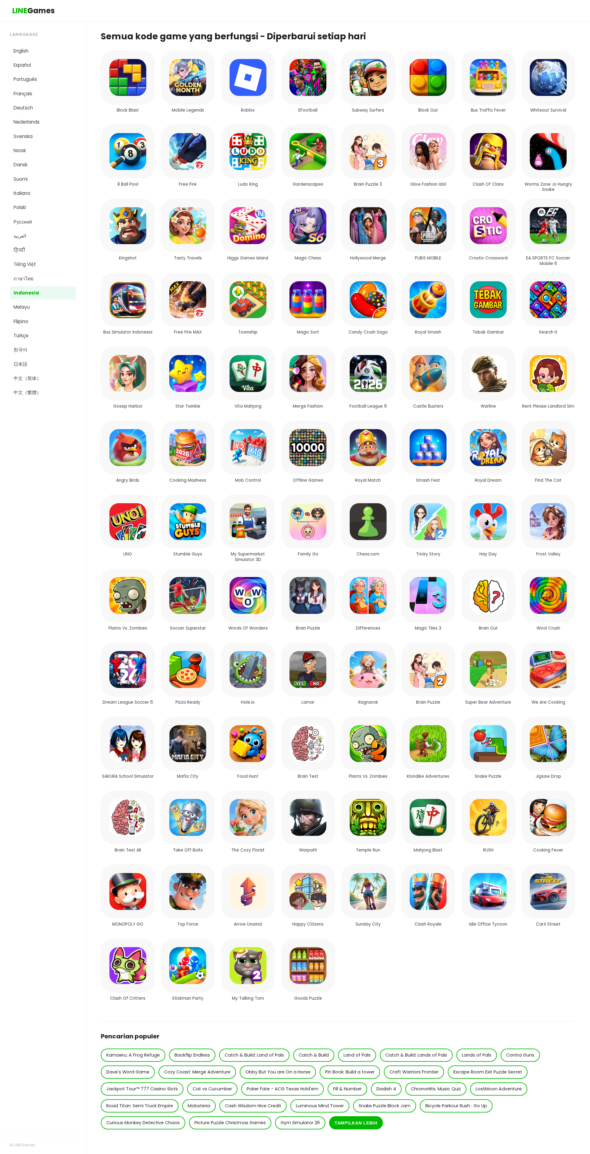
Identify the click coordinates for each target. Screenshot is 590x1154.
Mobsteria (199, 1106)
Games (33, 11)
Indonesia (26, 293)
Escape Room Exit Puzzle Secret (487, 1072)
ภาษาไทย (23, 278)
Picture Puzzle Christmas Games (230, 1123)
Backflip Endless (192, 1055)
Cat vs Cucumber (212, 1089)
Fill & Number (347, 1089)
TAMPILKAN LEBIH (356, 1122)
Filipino (21, 321)
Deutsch (23, 108)
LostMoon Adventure (499, 1089)
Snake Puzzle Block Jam (385, 1106)
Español (22, 65)
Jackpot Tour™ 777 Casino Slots (142, 1089)
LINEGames (24, 1145)
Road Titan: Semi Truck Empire (139, 1106)
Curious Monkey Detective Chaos (143, 1123)
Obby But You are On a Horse (277, 1072)
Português (25, 79)
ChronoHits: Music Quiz (436, 1089)
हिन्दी (19, 250)
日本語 (20, 364)
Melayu (22, 307)
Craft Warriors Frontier (414, 1072)
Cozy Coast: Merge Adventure (197, 1072)
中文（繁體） (27, 392)
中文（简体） (27, 378)
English (21, 51)
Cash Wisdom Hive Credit (253, 1106)
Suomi (21, 179)
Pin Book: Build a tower (350, 1072)
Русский (23, 222)
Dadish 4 (386, 1089)
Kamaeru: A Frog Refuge (133, 1055)
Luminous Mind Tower (320, 1106)
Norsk (20, 150)
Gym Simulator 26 (300, 1123)
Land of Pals (357, 1055)
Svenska (23, 136)
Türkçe (21, 335)
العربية (20, 236)
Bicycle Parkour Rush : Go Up (456, 1106)
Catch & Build (314, 1055)
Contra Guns (520, 1055)
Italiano (22, 193)
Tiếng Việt (25, 264)
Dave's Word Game (127, 1072)
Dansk (20, 164)
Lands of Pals (476, 1055)
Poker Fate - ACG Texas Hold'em (282, 1089)
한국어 (20, 349)
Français (23, 93)
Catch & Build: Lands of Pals (416, 1055)
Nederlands (27, 122)
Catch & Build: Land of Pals (254, 1055)
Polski (20, 207)
